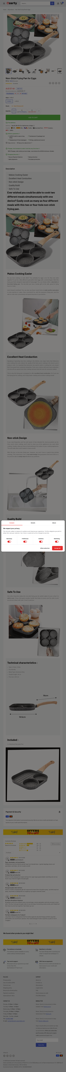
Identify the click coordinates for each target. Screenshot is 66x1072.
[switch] (9, 542)
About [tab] (54, 523)
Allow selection (45, 548)
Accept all (57, 548)
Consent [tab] (11, 523)
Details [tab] (33, 523)
